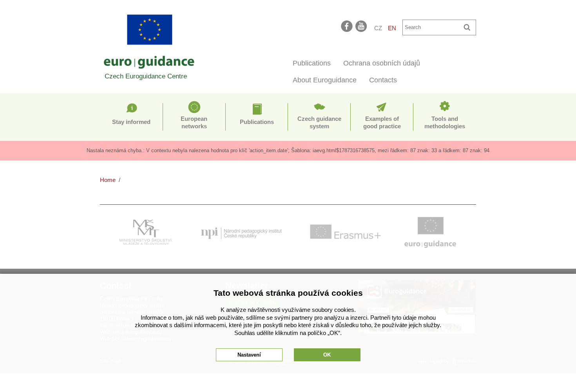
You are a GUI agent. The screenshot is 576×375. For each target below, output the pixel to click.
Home (108, 180)
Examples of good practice (382, 122)
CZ (378, 28)
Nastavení (249, 355)
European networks (194, 122)
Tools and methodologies (444, 122)
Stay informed (131, 121)
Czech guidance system (319, 122)
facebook (347, 26)
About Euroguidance (325, 80)
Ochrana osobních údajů (381, 63)
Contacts (383, 80)
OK (327, 355)
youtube (361, 26)
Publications (312, 63)
